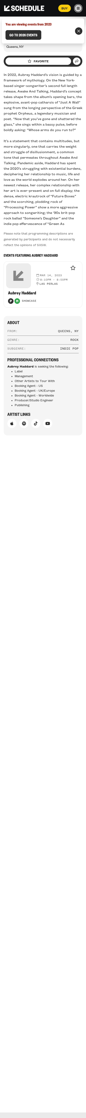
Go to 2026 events (23, 35)
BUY (64, 8)
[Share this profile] (76, 61)
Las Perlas (48, 284)
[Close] (78, 31)
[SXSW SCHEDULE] (24, 8)
